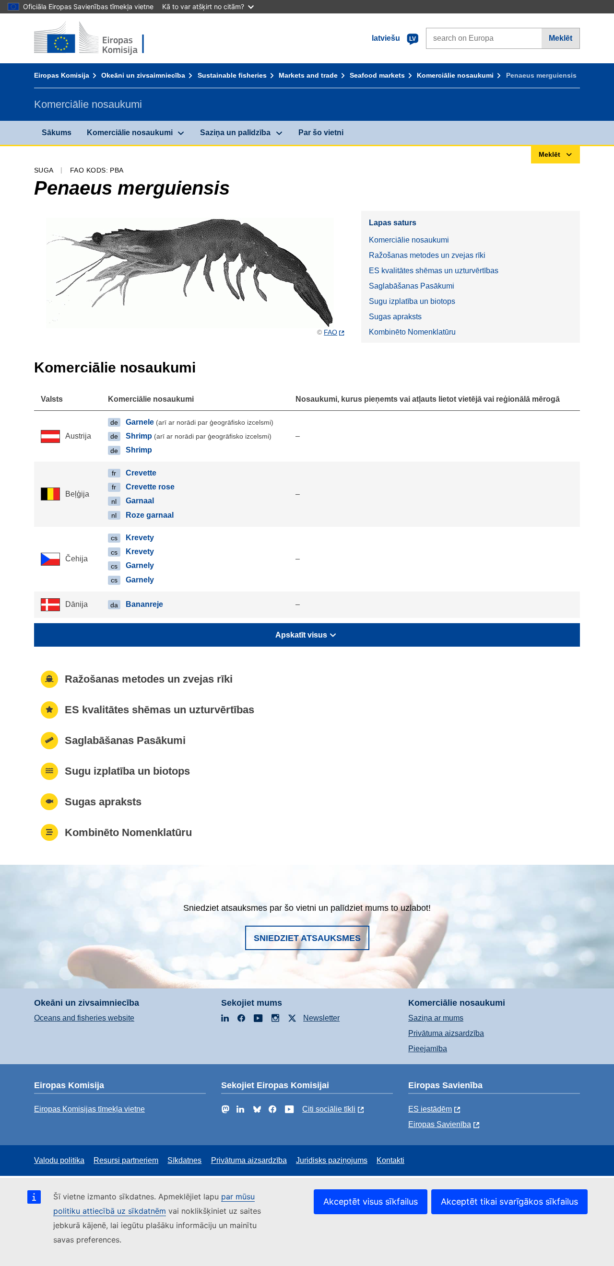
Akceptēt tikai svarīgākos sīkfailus (509, 1201)
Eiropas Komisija (61, 75)
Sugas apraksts (395, 317)
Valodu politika (59, 1160)
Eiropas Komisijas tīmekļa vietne (89, 1109)
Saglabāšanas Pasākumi (411, 286)
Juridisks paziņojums (331, 1160)
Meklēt (560, 38)
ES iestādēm (430, 1109)
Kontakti (390, 1160)
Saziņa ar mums (435, 1018)
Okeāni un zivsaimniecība (143, 75)
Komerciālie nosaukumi (455, 75)
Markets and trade (308, 75)
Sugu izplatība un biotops (412, 301)
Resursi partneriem (126, 1160)
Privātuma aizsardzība (446, 1033)
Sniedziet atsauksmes (307, 938)
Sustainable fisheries (232, 75)
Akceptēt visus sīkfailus (370, 1201)
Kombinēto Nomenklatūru (412, 332)
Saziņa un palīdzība (235, 132)
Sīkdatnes (184, 1160)
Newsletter (321, 1018)
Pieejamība (427, 1049)
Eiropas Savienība (439, 1124)
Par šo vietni (320, 132)
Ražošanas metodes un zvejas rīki (427, 255)
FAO (330, 332)
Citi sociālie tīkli (328, 1109)
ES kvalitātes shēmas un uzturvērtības (433, 271)
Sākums (56, 132)
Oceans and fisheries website (84, 1018)
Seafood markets (377, 75)
